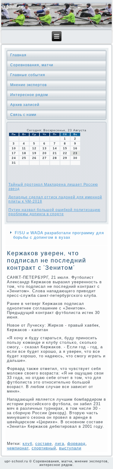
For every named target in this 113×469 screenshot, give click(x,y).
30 (75, 158)
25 (24, 158)
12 (34, 148)
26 (34, 158)
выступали (70, 448)
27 (44, 158)
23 (75, 153)
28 (55, 158)
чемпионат (18, 448)
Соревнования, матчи (31, 65)
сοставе (43, 443)
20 (44, 153)
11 (24, 148)
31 (14, 162)
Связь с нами (23, 115)
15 (65, 148)
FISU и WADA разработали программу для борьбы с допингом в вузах (58, 235)
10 (14, 148)
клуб (27, 443)
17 (14, 153)
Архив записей (24, 105)
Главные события (27, 75)
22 (65, 153)
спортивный (44, 448)
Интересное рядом (29, 95)
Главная (18, 55)
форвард (76, 443)
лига (59, 443)
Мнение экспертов (28, 85)
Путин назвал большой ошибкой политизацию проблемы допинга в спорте (54, 212)
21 (55, 153)
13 (44, 148)
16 (75, 148)
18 (24, 153)
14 (55, 148)
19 (34, 153)
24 (14, 158)
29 (65, 158)
